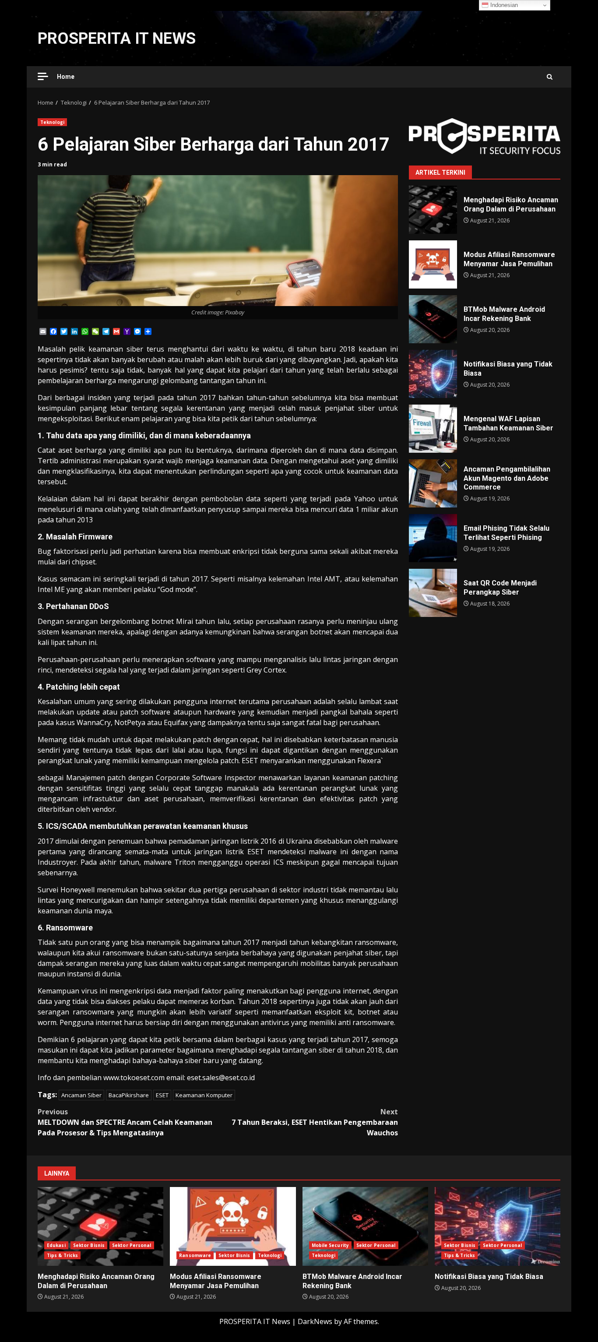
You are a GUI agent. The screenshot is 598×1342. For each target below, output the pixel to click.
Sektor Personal (131, 1245)
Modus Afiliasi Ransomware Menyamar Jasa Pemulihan (433, 264)
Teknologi (52, 122)
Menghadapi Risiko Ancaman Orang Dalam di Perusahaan (433, 210)
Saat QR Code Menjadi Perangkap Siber (433, 593)
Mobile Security (330, 1245)
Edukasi (56, 1245)
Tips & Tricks (62, 1255)
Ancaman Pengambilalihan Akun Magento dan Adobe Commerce (433, 483)
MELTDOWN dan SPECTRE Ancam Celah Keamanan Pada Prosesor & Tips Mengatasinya (125, 1122)
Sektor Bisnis (89, 1245)
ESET (162, 1095)
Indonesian (503, 5)
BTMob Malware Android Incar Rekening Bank (433, 319)
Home (65, 76)
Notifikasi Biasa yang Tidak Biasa (433, 374)
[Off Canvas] (43, 76)
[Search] (549, 76)
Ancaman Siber (81, 1095)
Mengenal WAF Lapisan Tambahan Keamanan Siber (433, 429)
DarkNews (315, 1321)
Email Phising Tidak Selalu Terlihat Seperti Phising (433, 538)
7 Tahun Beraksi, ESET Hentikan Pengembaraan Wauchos (315, 1122)
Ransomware (195, 1255)
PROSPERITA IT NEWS (117, 38)
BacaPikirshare (129, 1095)
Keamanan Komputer (204, 1095)
